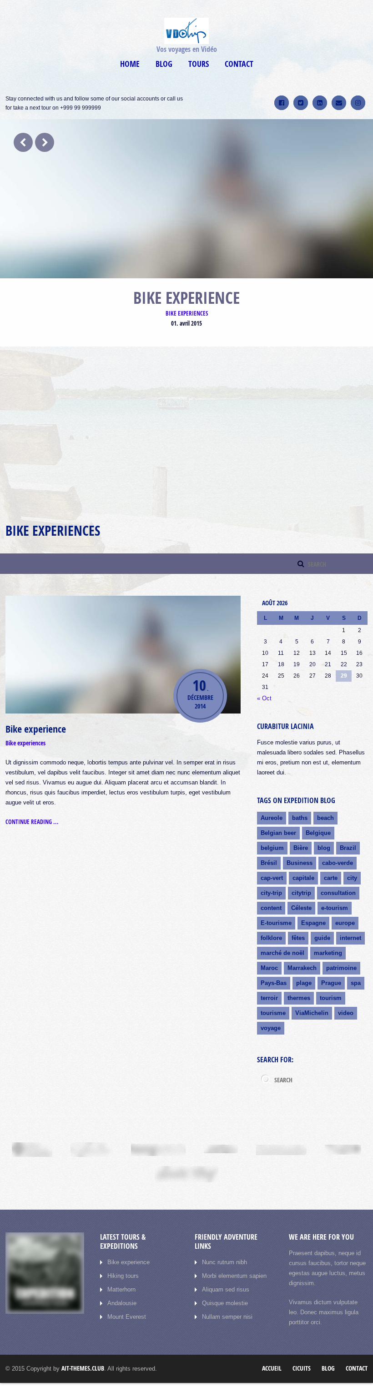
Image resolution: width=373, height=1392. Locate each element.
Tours (198, 64)
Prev (23, 142)
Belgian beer (278, 832)
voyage (271, 1028)
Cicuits (301, 1368)
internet (350, 938)
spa (356, 983)
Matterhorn (121, 1289)
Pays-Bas (274, 983)
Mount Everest (126, 1316)
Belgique (318, 832)
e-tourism (334, 908)
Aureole (271, 817)
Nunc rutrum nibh (224, 1262)
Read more (23, 486)
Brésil (269, 862)
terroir (269, 998)
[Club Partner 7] (186, 1174)
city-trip (271, 892)
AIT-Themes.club (82, 1368)
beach (325, 817)
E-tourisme (276, 923)
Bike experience (35, 729)
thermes (298, 998)
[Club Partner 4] (221, 1150)
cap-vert (272, 877)
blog (324, 847)
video (345, 1013)
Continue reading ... (32, 822)
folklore (271, 938)
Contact (239, 64)
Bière (300, 847)
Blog (164, 64)
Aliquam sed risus (225, 1289)
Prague (331, 983)
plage (304, 983)
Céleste (301, 908)
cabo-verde (337, 862)
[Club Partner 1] (32, 1149)
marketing (328, 953)
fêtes (298, 938)
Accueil (272, 1368)
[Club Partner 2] (92, 1149)
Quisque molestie (225, 1303)
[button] (141, 405)
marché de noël (282, 953)
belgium (272, 847)
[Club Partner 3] (158, 1150)
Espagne (313, 923)
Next (44, 142)
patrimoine (341, 968)
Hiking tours (123, 1275)
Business (300, 862)
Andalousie (121, 1303)
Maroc (269, 968)
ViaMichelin (311, 1013)
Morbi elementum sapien (234, 1275)
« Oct (264, 698)
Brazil (348, 847)
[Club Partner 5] (281, 1150)
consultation (338, 892)
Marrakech (302, 968)
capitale (303, 877)
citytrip (301, 892)
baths (299, 817)
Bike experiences (187, 313)
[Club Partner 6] (343, 1150)
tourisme (273, 1013)
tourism (331, 998)
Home (130, 64)
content (271, 908)
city (352, 877)
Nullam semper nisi (227, 1316)
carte (331, 877)
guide (322, 938)
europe (345, 923)
